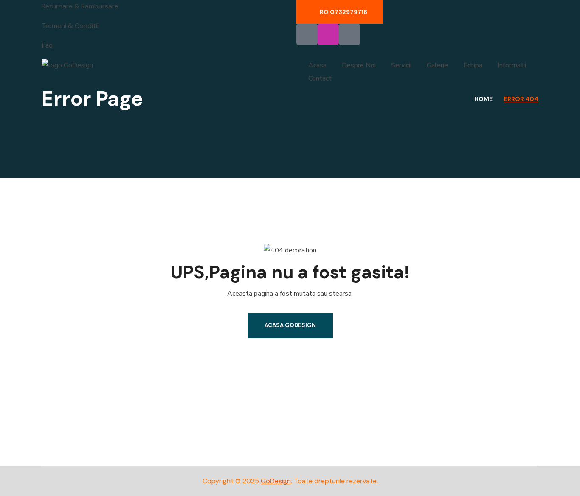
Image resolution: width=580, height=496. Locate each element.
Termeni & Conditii (70, 25)
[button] (339, 12)
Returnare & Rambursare (80, 6)
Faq (47, 45)
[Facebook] (307, 34)
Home (483, 99)
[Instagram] (328, 34)
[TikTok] (349, 34)
